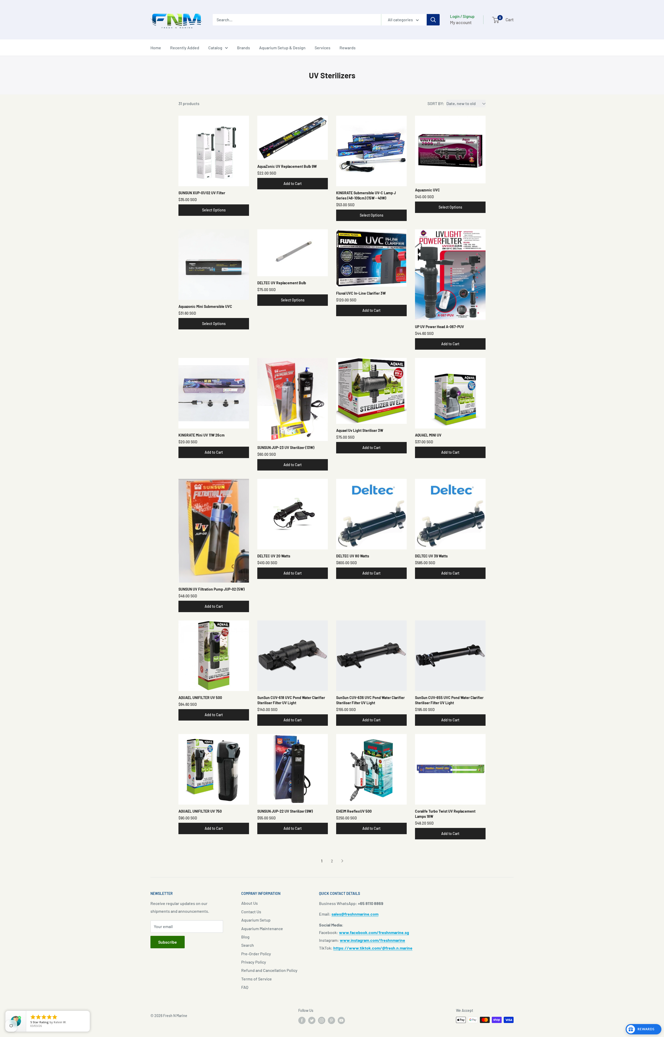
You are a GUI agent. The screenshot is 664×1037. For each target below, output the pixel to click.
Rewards (348, 47)
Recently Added (184, 47)
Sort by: (435, 103)
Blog (245, 936)
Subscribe (167, 941)
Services (322, 47)
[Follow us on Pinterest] (331, 1020)
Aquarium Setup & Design (282, 47)
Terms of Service (256, 978)
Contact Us (251, 911)
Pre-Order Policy (256, 953)
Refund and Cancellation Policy (269, 970)
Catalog (215, 47)
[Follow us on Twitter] (311, 1020)
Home (155, 47)
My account (461, 22)
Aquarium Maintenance (262, 928)
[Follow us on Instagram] (321, 1020)
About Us (249, 903)
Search (247, 945)
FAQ (244, 987)
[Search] (433, 19)
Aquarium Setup (256, 919)
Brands (243, 47)
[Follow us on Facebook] (302, 1020)
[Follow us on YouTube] (341, 1020)
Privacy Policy (253, 961)
